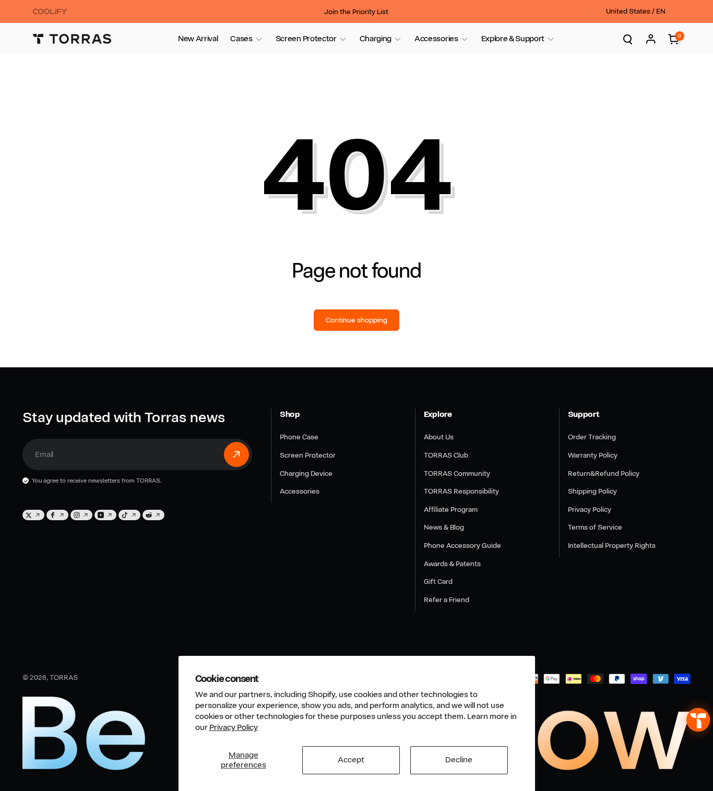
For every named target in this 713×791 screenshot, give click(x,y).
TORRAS (64, 677)
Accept (351, 759)
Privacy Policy (233, 727)
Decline (458, 759)
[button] (241, 39)
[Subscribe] (236, 454)
